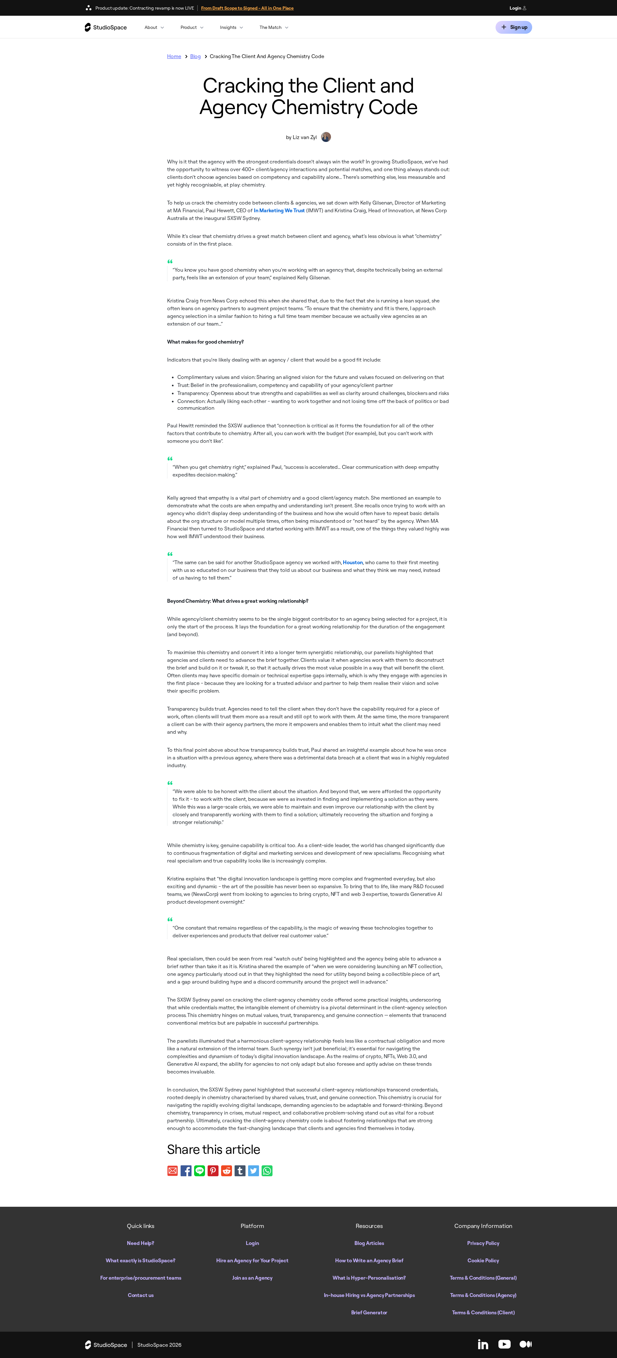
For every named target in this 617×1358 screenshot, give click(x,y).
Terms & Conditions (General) (483, 1278)
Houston (352, 562)
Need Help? (140, 1243)
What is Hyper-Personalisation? (369, 1278)
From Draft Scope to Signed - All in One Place (247, 8)
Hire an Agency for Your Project (252, 1260)
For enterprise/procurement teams (140, 1278)
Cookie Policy (483, 1260)
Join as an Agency (252, 1278)
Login (516, 8)
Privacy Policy (483, 1243)
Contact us (141, 1295)
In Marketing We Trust (279, 210)
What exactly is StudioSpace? (140, 1260)
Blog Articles (369, 1243)
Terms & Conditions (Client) (483, 1312)
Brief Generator (369, 1312)
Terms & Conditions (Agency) (483, 1295)
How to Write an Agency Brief (369, 1260)
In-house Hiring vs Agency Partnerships (369, 1295)
